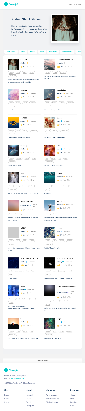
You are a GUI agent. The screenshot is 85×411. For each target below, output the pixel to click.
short (47, 189)
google (18, 214)
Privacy (72, 395)
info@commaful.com (18, 378)
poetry (32, 52)
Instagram (30, 406)
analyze (69, 331)
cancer (11, 134)
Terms (72, 399)
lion (60, 158)
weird (47, 274)
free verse (63, 186)
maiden (62, 331)
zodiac (32, 72)
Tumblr (29, 402)
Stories (6, 399)
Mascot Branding (52, 399)
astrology (49, 244)
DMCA (72, 406)
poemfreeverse (67, 52)
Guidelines (73, 402)
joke (10, 274)
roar (65, 158)
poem (23, 52)
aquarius (12, 161)
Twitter (29, 399)
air (54, 240)
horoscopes (64, 130)
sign (57, 134)
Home (6, 395)
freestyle (70, 102)
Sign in (6, 402)
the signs (63, 72)
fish (17, 299)
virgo (42, 52)
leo (47, 158)
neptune (24, 299)
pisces (11, 299)
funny (80, 52)
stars (33, 271)
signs (27, 271)
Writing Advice (51, 395)
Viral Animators (52, 402)
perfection (49, 334)
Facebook (29, 395)
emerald (61, 240)
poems (25, 102)
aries (24, 240)
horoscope (53, 52)
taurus (55, 301)
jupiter (32, 299)
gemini (48, 240)
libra (24, 186)
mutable (69, 240)
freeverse (72, 186)
